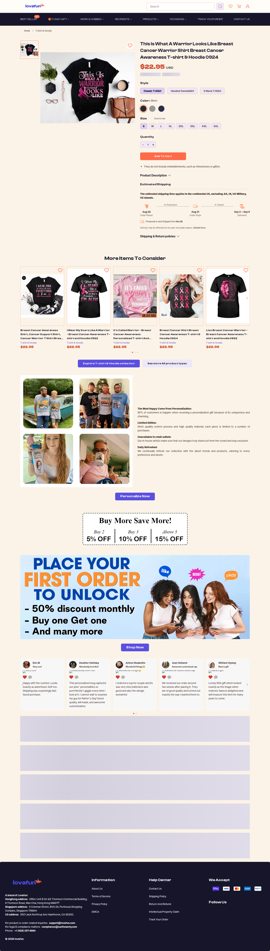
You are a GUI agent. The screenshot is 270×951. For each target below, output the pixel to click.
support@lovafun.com (62, 923)
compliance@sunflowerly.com (59, 926)
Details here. (199, 227)
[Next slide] (247, 298)
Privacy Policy (99, 904)
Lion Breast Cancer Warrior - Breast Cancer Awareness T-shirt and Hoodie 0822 (227, 334)
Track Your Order (158, 919)
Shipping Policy (157, 896)
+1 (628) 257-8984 (25, 930)
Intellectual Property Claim (164, 911)
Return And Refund (160, 904)
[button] (132, 352)
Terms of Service (101, 896)
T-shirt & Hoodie (43, 30)
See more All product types (167, 363)
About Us (97, 888)
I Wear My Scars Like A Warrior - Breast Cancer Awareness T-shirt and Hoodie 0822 (88, 334)
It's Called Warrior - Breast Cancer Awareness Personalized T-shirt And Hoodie (132, 334)
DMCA (95, 911)
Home (27, 30)
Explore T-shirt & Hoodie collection (109, 363)
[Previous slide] (23, 298)
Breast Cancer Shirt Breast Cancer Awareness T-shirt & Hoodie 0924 (180, 334)
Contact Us (155, 888)
